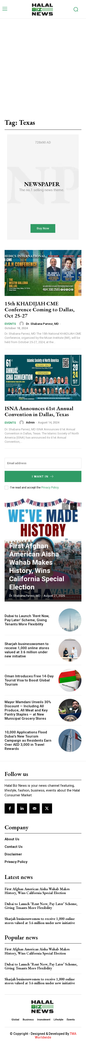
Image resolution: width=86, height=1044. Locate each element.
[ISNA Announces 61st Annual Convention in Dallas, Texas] (43, 378)
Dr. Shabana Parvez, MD (42, 323)
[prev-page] (65, 506)
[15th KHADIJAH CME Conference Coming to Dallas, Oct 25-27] (43, 273)
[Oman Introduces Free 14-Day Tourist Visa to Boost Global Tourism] (70, 680)
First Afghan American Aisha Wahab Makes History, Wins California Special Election (36, 566)
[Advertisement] (43, 64)
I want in (40, 476)
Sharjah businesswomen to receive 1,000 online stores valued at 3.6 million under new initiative (27, 650)
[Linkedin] (22, 808)
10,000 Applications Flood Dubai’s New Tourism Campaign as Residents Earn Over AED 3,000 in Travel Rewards (28, 740)
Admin (30, 422)
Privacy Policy (49, 487)
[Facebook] (10, 808)
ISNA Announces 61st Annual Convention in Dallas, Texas (39, 411)
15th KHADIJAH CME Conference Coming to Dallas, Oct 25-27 (40, 309)
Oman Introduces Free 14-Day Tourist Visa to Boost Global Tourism (29, 680)
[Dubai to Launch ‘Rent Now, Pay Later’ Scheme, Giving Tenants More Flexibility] (70, 620)
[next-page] (73, 506)
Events (10, 323)
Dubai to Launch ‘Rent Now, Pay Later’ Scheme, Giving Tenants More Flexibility (27, 620)
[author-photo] (22, 323)
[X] (47, 808)
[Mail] (34, 808)
